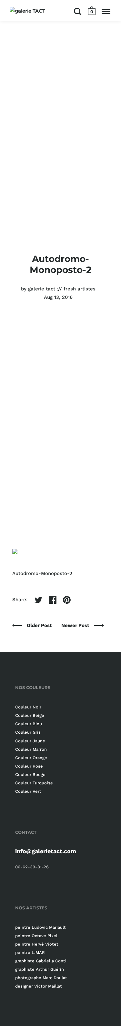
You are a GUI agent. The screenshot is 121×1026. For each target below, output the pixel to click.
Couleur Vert (28, 791)
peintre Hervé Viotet (36, 944)
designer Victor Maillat (38, 986)
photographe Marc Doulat (41, 977)
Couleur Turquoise (34, 782)
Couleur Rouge (30, 774)
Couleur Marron (31, 749)
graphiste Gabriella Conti (40, 960)
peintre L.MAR (30, 952)
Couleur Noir (28, 707)
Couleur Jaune (30, 740)
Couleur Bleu (28, 723)
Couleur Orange (31, 757)
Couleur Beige (29, 715)
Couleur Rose (29, 766)
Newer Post (76, 625)
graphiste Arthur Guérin (39, 969)
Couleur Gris (28, 732)
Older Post (40, 625)
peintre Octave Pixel (36, 935)
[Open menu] (106, 11)
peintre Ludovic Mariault (40, 927)
